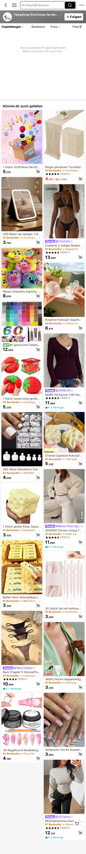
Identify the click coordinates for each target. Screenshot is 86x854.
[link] (7, 17)
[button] (5, 5)
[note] (12, 688)
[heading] (38, 14)
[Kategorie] (14, 5)
